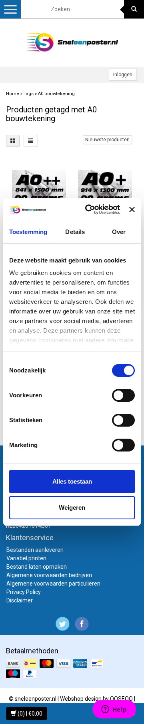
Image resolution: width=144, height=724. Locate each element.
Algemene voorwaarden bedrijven (49, 575)
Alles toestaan (72, 481)
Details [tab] (75, 231)
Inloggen (122, 74)
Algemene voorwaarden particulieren (53, 583)
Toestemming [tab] (28, 231)
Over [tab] (119, 231)
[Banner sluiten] (132, 209)
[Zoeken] (134, 9)
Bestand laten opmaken (36, 566)
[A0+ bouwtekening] (105, 188)
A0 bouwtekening (56, 93)
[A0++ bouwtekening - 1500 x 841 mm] (39, 188)
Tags (29, 93)
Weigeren (72, 507)
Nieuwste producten (107, 139)
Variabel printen (26, 558)
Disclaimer (19, 600)
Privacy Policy (23, 592)
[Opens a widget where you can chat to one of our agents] (114, 710)
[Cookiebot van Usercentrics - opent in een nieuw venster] (89, 209)
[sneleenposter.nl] (72, 42)
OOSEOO (121, 699)
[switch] (123, 395)
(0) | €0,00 (29, 713)
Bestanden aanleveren (35, 550)
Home (12, 93)
